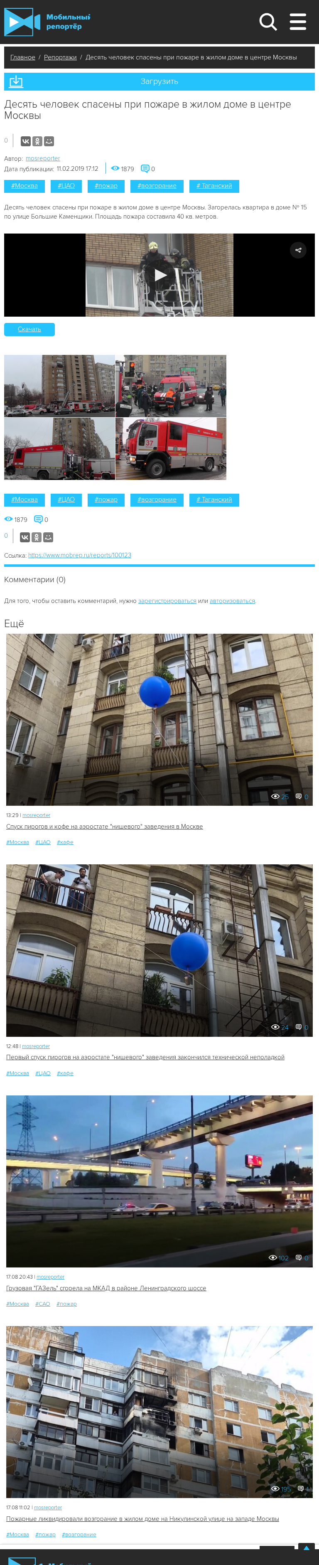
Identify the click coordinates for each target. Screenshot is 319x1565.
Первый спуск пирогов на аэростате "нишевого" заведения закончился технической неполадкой (145, 1057)
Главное (22, 57)
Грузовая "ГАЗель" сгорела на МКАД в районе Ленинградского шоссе (106, 1288)
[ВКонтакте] (26, 141)
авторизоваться (232, 601)
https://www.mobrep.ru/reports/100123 (79, 555)
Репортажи (60, 57)
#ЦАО (66, 186)
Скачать (29, 329)
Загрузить (159, 81)
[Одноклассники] (37, 141)
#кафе (65, 842)
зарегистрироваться (167, 601)
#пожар (106, 186)
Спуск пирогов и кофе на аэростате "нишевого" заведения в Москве (104, 826)
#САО (42, 1303)
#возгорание (157, 186)
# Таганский (214, 186)
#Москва (24, 186)
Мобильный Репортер (47, 22)
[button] (159, 275)
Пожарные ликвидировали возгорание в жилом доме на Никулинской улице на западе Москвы (142, 1519)
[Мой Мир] (49, 141)
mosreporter (43, 158)
